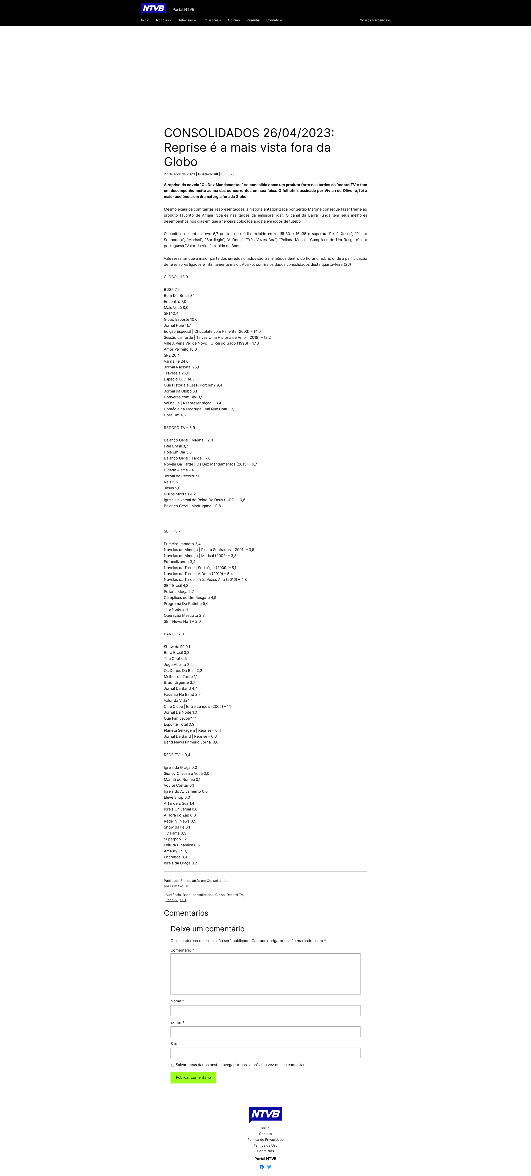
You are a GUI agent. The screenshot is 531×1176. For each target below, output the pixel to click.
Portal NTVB (184, 9)
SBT (183, 900)
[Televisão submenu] (195, 20)
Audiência (173, 895)
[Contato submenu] (281, 20)
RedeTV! (172, 900)
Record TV (235, 895)
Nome (177, 1001)
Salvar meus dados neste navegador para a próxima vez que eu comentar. (241, 1065)
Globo (220, 895)
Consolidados (217, 881)
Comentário (182, 950)
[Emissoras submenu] (220, 20)
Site (174, 1043)
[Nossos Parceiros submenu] (389, 20)
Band (187, 895)
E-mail (177, 1022)
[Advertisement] (265, 70)
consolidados (202, 895)
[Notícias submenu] (171, 20)
